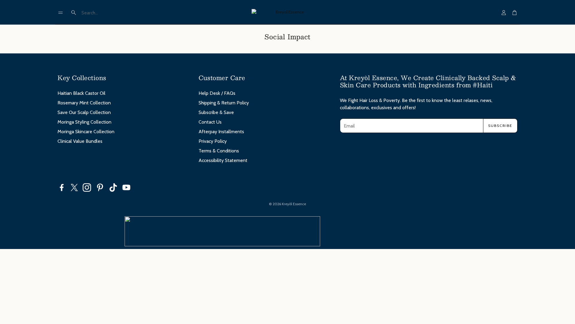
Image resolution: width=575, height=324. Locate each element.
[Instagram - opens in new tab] (87, 187)
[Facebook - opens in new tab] (62, 187)
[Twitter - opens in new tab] (74, 187)
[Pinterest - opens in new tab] (100, 187)
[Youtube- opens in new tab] (126, 187)
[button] (60, 13)
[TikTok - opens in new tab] (113, 187)
